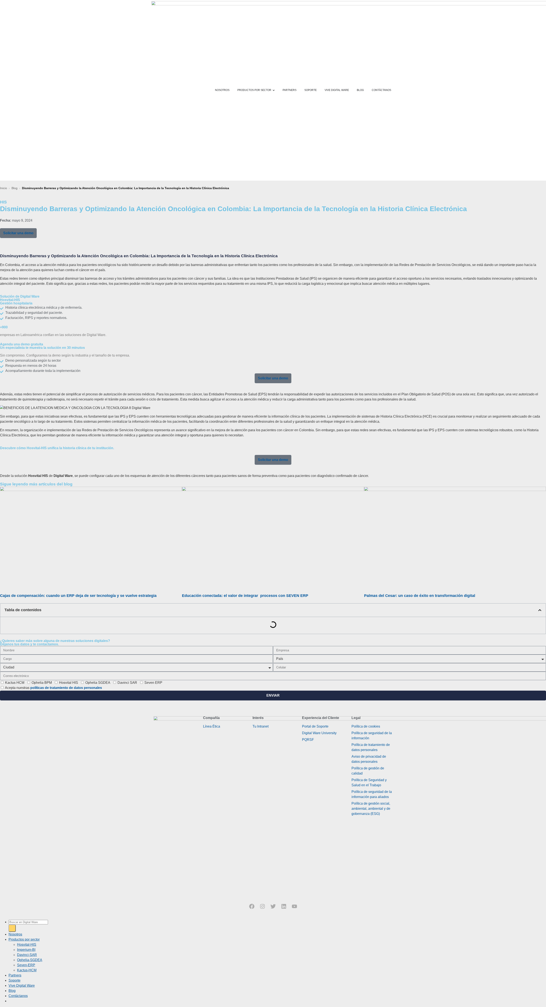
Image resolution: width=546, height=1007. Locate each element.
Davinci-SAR (27, 955)
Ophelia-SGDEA (29, 960)
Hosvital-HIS (26, 944)
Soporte (14, 980)
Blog (14, 188)
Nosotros (15, 934)
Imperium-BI (26, 949)
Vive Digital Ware (22, 985)
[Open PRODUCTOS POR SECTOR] (274, 90)
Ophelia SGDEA (97, 682)
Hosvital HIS (68, 682)
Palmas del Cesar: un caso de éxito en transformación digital (420, 595)
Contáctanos (18, 996)
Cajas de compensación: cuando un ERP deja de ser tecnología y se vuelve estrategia (79, 595)
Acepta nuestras (53, 688)
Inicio (3, 188)
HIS (3, 202)
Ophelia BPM (42, 682)
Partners (15, 975)
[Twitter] (273, 906)
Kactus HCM (14, 682)
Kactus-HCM (26, 970)
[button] (540, 610)
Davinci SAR (127, 682)
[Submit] (12, 928)
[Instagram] (262, 906)
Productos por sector (24, 939)
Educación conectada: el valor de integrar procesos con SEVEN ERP (245, 595)
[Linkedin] (283, 906)
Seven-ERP (26, 965)
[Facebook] (251, 906)
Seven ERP (153, 682)
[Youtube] (294, 906)
